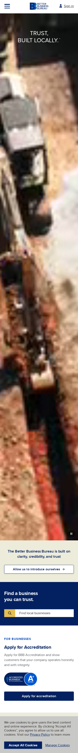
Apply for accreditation (39, 696)
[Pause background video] (71, 533)
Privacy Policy (40, 734)
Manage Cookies (57, 745)
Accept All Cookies (23, 745)
